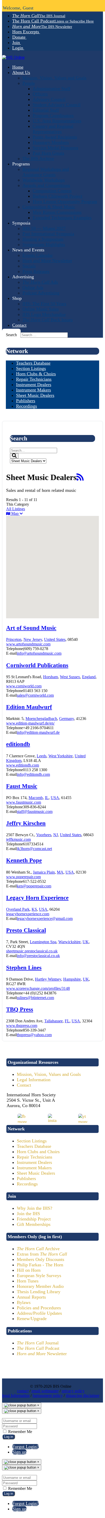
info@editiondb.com (33, 774)
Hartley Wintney (48, 979)
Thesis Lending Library (38, 1291)
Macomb (36, 797)
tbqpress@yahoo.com (34, 1035)
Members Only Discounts (40, 1259)
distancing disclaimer (82, 1395)
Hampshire (72, 979)
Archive (38, 1248)
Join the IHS (28, 1213)
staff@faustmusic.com (34, 811)
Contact (24, 1085)
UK (86, 942)
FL (67, 1021)
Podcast (38, 1348)
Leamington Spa (43, 942)
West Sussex (70, 677)
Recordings (27, 1183)
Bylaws (24, 1302)
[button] (68, 560)
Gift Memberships (33, 1224)
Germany (66, 718)
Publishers (26, 1178)
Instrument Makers (34, 1167)
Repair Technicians (34, 1157)
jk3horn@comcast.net (34, 848)
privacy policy (73, 1391)
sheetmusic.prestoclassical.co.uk (32, 951)
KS (34, 909)
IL (47, 797)
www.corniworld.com (24, 686)
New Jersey (32, 639)
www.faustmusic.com (23, 802)
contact (23, 1391)
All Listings (15, 509)
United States (54, 639)
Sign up (19, 1452)
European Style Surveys (39, 1275)
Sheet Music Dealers (36, 1173)
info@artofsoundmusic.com (39, 653)
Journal (38, 1342)
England (89, 677)
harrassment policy (48, 1395)
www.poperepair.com (23, 877)
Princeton (13, 639)
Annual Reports (31, 1297)
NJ (55, 835)
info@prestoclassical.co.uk (38, 955)
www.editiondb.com (22, 765)
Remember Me (19, 1431)
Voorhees (43, 835)
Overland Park (18, 909)
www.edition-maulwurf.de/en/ (30, 723)
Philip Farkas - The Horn (40, 1264)
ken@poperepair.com (34, 886)
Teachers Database (34, 1146)
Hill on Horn (29, 1270)
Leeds (41, 756)
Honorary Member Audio (40, 1286)
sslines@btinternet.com (35, 997)
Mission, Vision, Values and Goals (49, 1074)
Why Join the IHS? (34, 1208)
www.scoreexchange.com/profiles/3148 (38, 988)
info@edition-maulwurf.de (38, 732)
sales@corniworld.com (35, 695)
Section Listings (32, 1140)
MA (60, 872)
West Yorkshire (60, 756)
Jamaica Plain (44, 872)
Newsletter (42, 1353)
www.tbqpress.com (21, 1025)
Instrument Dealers (34, 1162)
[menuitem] (38, 15)
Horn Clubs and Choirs (38, 1151)
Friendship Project (34, 1219)
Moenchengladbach (41, 718)
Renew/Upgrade (32, 1318)
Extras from (42, 1254)
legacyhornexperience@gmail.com (45, 918)
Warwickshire (69, 942)
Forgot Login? (25, 1446)
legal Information (16, 1395)
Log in (8, 1437)
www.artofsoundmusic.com (28, 644)
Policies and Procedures (39, 1307)
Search (11, 335)
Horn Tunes (27, 1280)
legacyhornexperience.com (27, 914)
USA (55, 797)
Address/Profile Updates (39, 1313)
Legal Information (33, 1079)
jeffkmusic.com (18, 839)
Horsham (50, 677)
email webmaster (45, 1391)
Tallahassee (53, 1021)
